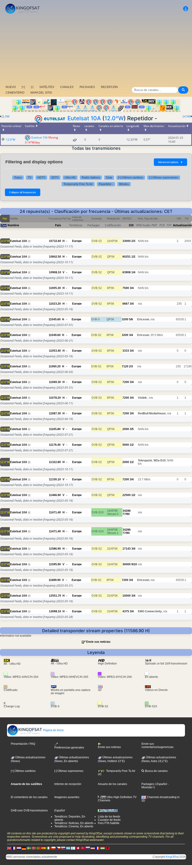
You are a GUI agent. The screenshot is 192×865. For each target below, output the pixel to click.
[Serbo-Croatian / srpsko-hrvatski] (93, 848)
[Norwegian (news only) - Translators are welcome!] (34, 848)
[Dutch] (19, 848)
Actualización (182, 225)
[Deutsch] (24, 848)
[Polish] (53, 848)
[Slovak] (63, 848)
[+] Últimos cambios (130, 177)
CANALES (67, 87)
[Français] (14, 848)
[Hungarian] (102, 848)
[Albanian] (107, 848)
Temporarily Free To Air (78, 184)
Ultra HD (70, 177)
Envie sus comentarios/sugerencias (157, 745)
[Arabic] (78, 848)
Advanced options (170, 162)
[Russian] (88, 848)
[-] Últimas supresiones (163, 177)
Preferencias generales (69, 747)
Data (109, 177)
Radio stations (91, 177)
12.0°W (114, 118)
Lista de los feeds (109, 816)
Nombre (13, 225)
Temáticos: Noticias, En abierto (73, 823)
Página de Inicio (53, 730)
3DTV (55, 177)
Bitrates (124, 184)
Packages (147, 784)
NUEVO (11, 87)
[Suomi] (73, 848)
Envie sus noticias (98, 641)
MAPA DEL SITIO (41, 92)
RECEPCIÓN (109, 87)
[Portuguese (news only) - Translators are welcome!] (39, 848)
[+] (23, 87)
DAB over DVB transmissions (29, 810)
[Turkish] (83, 848)
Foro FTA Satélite (108, 823)
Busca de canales (156, 771)
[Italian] (48, 848)
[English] (9, 848)
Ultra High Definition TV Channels (117, 799)
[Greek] (68, 848)
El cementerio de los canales (29, 797)
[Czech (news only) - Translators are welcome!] (58, 848)
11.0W (5, 116)
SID (131, 225)
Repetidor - (106, 184)
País (58, 225)
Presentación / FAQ (23, 743)
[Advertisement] (96, 50)
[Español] (43, 848)
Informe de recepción (67, 784)
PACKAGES (87, 87)
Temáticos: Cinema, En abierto (73, 826)
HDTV (41, 177)
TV (29, 177)
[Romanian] (98, 848)
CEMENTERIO (15, 92)
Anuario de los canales (112, 784)
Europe (77, 241)
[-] (32, 87)
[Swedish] (29, 848)
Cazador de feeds (109, 819)
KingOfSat (172, 856)
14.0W (186, 116)
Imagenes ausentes (66, 797)
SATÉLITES (46, 87)
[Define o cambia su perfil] (185, 9)
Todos (18, 177)
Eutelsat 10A (84, 118)
